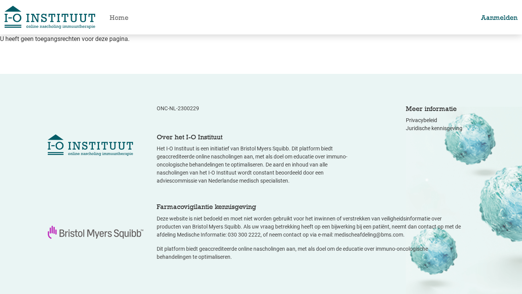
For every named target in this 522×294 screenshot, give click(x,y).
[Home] (50, 17)
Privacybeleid (421, 120)
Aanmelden (499, 17)
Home (119, 17)
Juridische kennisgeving (434, 128)
